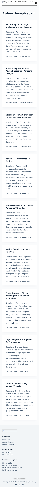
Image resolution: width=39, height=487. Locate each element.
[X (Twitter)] (19, 484)
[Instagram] (23, 484)
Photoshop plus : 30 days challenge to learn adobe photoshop (17, 295)
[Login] (32, 3)
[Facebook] (16, 484)
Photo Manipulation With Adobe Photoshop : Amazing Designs (19, 71)
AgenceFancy (32, 482)
